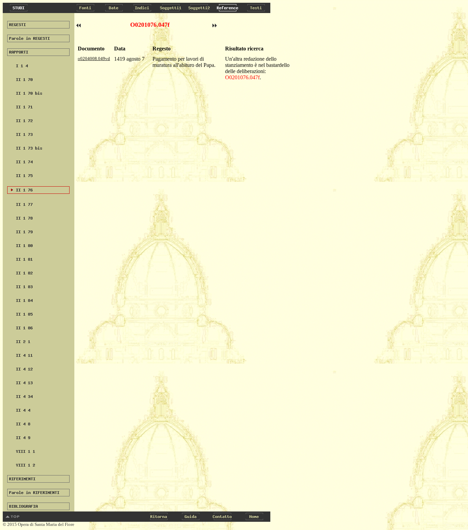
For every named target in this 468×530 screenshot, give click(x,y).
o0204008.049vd (94, 58)
